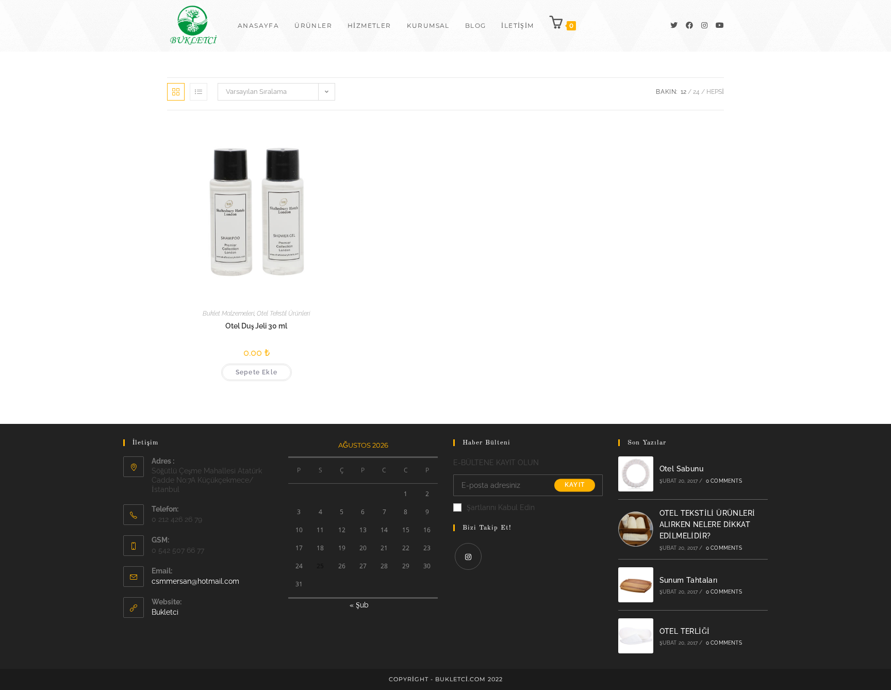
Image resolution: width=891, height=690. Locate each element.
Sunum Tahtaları (688, 580)
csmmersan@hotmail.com (195, 581)
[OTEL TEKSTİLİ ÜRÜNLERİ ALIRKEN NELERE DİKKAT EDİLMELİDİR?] (635, 529)
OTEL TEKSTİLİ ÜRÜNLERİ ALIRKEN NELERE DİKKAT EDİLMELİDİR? (707, 524)
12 (683, 91)
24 (696, 91)
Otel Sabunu (681, 469)
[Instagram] (704, 25)
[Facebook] (689, 25)
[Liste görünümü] (198, 92)
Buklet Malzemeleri (228, 313)
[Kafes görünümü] (176, 92)
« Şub (359, 605)
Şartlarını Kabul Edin (501, 507)
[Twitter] (674, 25)
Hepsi (715, 91)
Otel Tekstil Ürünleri (283, 313)
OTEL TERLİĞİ (684, 631)
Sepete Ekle (256, 372)
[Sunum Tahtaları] (635, 584)
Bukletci (165, 612)
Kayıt (575, 485)
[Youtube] (720, 25)
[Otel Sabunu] (635, 473)
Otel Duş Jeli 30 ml (256, 326)
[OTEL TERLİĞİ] (635, 635)
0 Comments (724, 481)
